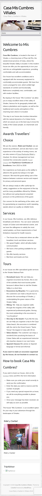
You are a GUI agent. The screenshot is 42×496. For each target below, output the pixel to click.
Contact (6, 376)
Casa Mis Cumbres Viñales (18, 10)
